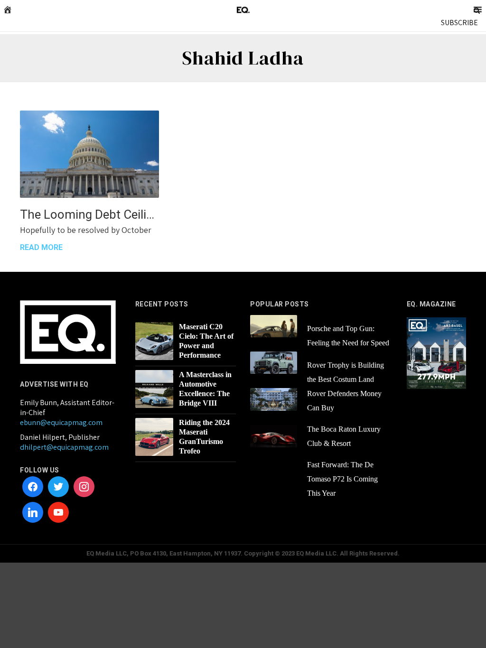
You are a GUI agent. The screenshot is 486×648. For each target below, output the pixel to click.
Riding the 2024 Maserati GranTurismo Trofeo (204, 436)
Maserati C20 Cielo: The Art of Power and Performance (206, 341)
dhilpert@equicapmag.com (64, 447)
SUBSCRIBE (459, 23)
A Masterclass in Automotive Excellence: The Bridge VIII (205, 388)
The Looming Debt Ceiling (89, 214)
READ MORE (41, 247)
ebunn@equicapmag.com (61, 422)
